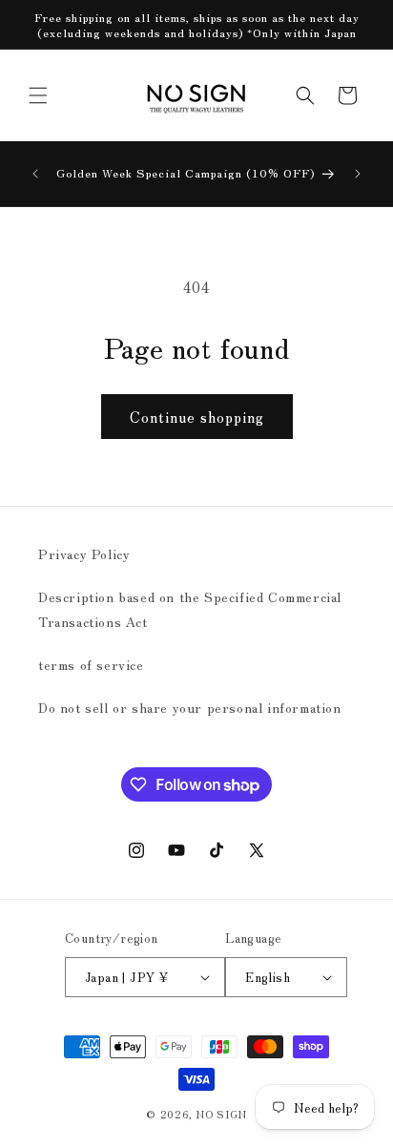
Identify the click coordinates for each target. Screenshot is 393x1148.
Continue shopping (197, 417)
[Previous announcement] (35, 174)
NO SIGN (221, 1113)
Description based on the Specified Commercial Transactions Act (189, 608)
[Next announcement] (358, 174)
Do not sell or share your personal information (189, 707)
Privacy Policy (84, 553)
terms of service (91, 664)
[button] (38, 95)
